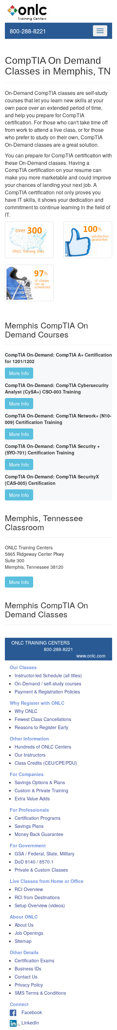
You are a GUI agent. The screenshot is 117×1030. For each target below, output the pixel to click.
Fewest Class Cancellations (43, 719)
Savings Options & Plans (40, 782)
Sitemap (23, 941)
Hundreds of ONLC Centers (43, 746)
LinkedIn (29, 1022)
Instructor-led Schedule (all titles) (48, 675)
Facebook (29, 1012)
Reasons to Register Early (41, 727)
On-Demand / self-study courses (48, 683)
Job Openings (29, 933)
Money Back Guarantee (39, 834)
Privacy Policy (29, 984)
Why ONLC (26, 711)
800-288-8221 (28, 31)
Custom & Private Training (41, 790)
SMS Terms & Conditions (40, 993)
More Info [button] (19, 373)
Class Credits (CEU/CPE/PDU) (46, 763)
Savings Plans (29, 826)
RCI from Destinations (37, 897)
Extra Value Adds (32, 798)
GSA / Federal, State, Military (44, 853)
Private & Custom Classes (41, 869)
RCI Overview (29, 889)
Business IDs (28, 968)
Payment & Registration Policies (47, 691)
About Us (24, 924)
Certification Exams (34, 960)
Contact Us (26, 976)
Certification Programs (37, 818)
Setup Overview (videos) (40, 905)
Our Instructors (30, 754)
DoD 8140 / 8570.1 (34, 861)
